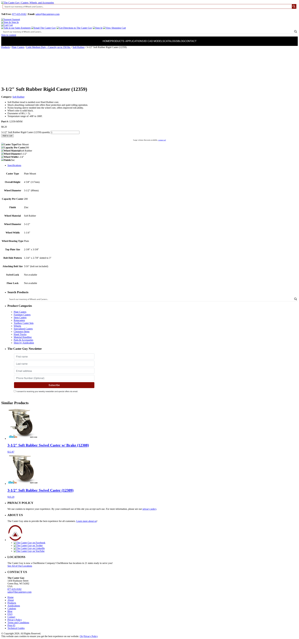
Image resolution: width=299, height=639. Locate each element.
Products (117, 41)
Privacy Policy (14, 619)
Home (106, 41)
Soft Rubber (79, 47)
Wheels (17, 326)
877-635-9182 (19, 14)
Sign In (15, 22)
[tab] (152, 165)
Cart (10, 25)
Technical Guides (16, 628)
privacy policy (149, 509)
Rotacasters (19, 320)
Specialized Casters (23, 328)
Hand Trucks (20, 334)
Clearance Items (21, 331)
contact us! (162, 140)
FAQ (9, 614)
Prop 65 (11, 625)
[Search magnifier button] (294, 6)
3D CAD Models (154, 41)
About (10, 600)
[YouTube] (29, 551)
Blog (181, 41)
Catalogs (171, 41)
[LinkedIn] (29, 548)
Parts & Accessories (23, 340)
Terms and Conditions (18, 622)
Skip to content (8, 35)
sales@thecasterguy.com (47, 14)
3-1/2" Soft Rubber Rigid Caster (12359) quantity (25, 132)
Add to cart (7, 136)
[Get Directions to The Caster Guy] (74, 28)
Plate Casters (18, 47)
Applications (134, 41)
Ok (81, 636)
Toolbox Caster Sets (23, 323)
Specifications (14, 165)
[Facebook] (29, 542)
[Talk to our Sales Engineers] (16, 28)
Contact (190, 41)
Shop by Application (24, 342)
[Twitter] (28, 545)
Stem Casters (20, 317)
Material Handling (23, 337)
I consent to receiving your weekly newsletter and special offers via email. (47, 391)
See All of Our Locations (19, 566)
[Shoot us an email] (43, 28)
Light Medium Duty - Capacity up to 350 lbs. (48, 47)
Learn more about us (86, 521)
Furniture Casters (22, 314)
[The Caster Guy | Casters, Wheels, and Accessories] (27, 2)
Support (16, 19)
